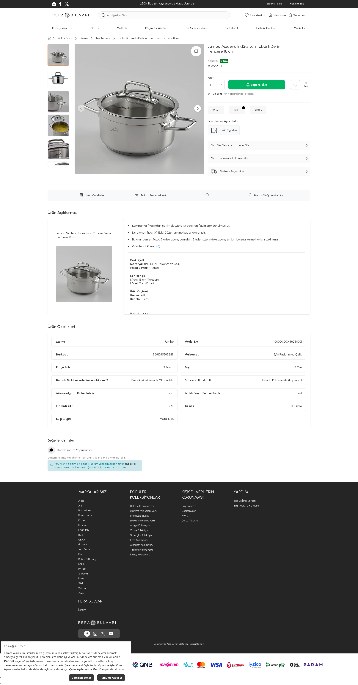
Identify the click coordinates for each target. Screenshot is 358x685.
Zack (81, 593)
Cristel (81, 520)
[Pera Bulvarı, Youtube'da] (111, 634)
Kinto (81, 554)
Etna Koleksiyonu (139, 540)
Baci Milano (84, 510)
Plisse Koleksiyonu (139, 515)
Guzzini (82, 544)
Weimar (82, 588)
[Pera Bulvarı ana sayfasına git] (97, 622)
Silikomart (84, 573)
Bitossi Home (85, 515)
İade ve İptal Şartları (245, 500)
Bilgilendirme (189, 506)
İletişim (82, 609)
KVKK (185, 515)
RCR (80, 534)
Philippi (82, 568)
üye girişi (130, 463)
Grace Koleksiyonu (140, 530)
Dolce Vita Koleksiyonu (142, 506)
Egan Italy (83, 530)
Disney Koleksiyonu (140, 554)
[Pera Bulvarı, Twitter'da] (103, 634)
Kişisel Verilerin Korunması (198, 494)
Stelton (82, 583)
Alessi (81, 500)
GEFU (81, 539)
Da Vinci (82, 525)
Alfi (80, 505)
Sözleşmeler (189, 510)
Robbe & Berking (87, 559)
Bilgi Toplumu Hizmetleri (247, 505)
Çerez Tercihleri (190, 520)
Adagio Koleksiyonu (140, 525)
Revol (81, 578)
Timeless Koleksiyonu (141, 549)
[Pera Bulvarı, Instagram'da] (95, 634)
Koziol (81, 564)
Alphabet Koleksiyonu (141, 544)
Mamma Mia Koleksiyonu (143, 510)
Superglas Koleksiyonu (142, 535)
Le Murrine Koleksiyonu (142, 520)
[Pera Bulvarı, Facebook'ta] (87, 634)
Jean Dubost (84, 549)
